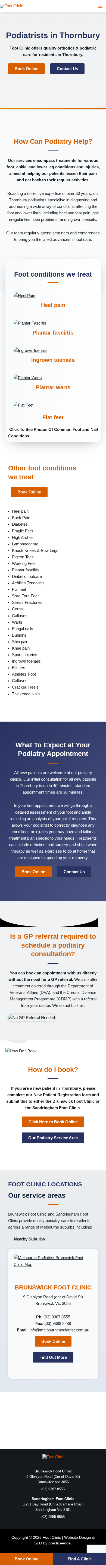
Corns (17, 609)
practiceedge (59, 1543)
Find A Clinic (80, 1559)
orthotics (66, 48)
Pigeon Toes (23, 557)
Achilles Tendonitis (28, 583)
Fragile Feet (22, 531)
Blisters (18, 668)
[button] (53, 432)
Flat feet (53, 417)
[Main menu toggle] (100, 6)
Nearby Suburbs (29, 1239)
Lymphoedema (25, 544)
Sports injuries (24, 655)
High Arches (23, 537)
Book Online (26, 1559)
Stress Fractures (27, 602)
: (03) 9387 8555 (53, 1317)
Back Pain (21, 518)
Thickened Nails (26, 694)
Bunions (19, 635)
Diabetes (20, 524)
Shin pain (20, 642)
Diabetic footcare (27, 576)
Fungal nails (22, 629)
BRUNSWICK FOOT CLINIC (53, 1287)
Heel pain (53, 305)
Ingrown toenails (53, 360)
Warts (17, 622)
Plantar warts (53, 387)
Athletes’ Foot (24, 674)
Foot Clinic (20, 48)
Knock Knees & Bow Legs (35, 550)
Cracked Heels (25, 687)
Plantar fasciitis (53, 333)
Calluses (19, 616)
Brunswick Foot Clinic (27, 1214)
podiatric (88, 48)
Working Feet (24, 563)
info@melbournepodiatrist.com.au (59, 1330)
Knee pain (21, 648)
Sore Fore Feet (25, 596)
